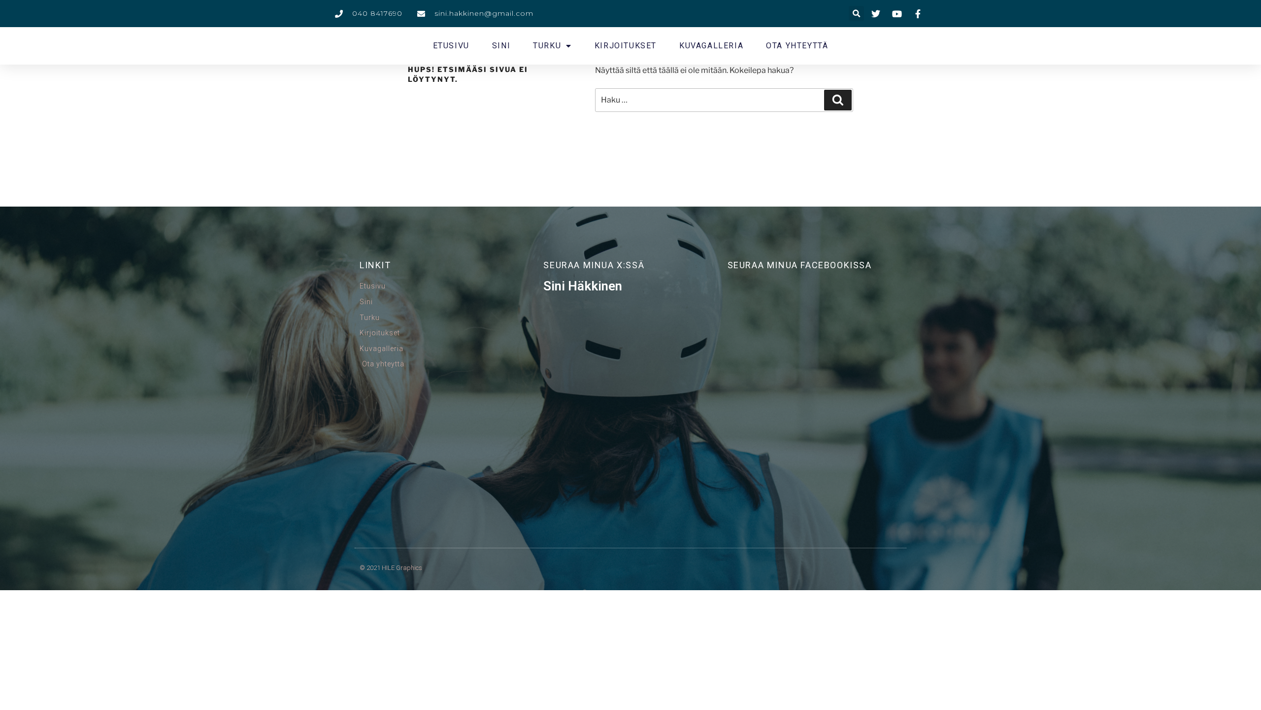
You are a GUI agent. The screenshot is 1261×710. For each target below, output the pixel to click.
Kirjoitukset (626, 45)
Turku (547, 45)
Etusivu (451, 45)
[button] (856, 13)
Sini (501, 45)
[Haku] (838, 100)
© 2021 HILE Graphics (391, 567)
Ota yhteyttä (797, 45)
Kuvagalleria (711, 45)
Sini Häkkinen (582, 286)
